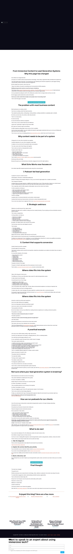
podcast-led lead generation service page (41, 201)
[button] (71, 25)
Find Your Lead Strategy (16, 395)
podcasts (19, 157)
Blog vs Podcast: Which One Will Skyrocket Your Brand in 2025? (56, 523)
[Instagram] (36, 532)
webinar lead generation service (19, 239)
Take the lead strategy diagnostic (18, 444)
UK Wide (58, 534)
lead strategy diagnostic (29, 325)
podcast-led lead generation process (37, 424)
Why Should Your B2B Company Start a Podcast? (17, 522)
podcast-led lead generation (24, 90)
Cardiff (48, 534)
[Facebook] (29, 532)
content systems (30, 157)
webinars (32, 90)
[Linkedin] (21, 532)
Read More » (17, 525)
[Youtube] (44, 532)
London (55, 534)
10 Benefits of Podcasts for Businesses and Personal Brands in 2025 (36, 524)
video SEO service (40, 292)
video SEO (37, 90)
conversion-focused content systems (24, 267)
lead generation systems (36, 133)
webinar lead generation (35, 450)
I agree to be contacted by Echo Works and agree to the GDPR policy (23, 550)
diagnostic (51, 424)
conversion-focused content (46, 90)
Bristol (52, 534)
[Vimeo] (52, 532)
